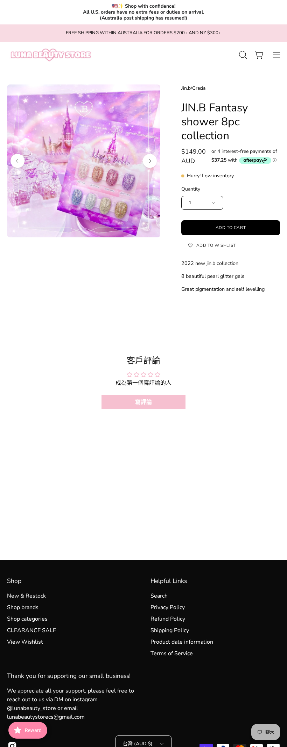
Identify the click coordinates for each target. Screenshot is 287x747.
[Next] (150, 161)
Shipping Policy (169, 630)
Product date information (181, 642)
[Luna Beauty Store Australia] (50, 54)
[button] (242, 55)
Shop (14, 581)
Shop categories (27, 619)
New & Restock (26, 596)
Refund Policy (167, 619)
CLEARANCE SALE (31, 630)
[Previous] (17, 161)
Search (159, 596)
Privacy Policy (167, 607)
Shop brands (22, 607)
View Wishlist (25, 642)
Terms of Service (171, 653)
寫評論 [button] (143, 402)
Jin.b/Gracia (193, 88)
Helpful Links (168, 581)
